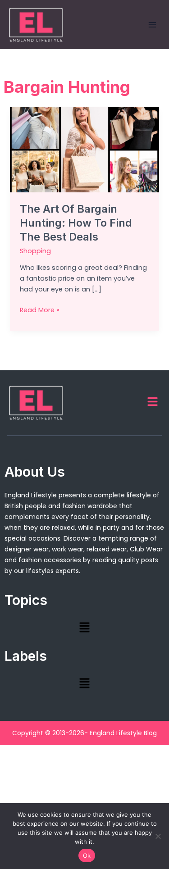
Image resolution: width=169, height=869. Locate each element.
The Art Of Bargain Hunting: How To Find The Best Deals (76, 222)
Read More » (39, 309)
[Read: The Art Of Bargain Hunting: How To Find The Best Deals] (84, 149)
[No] (157, 836)
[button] (153, 402)
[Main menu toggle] (152, 24)
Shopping (35, 250)
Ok (87, 855)
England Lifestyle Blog (123, 732)
